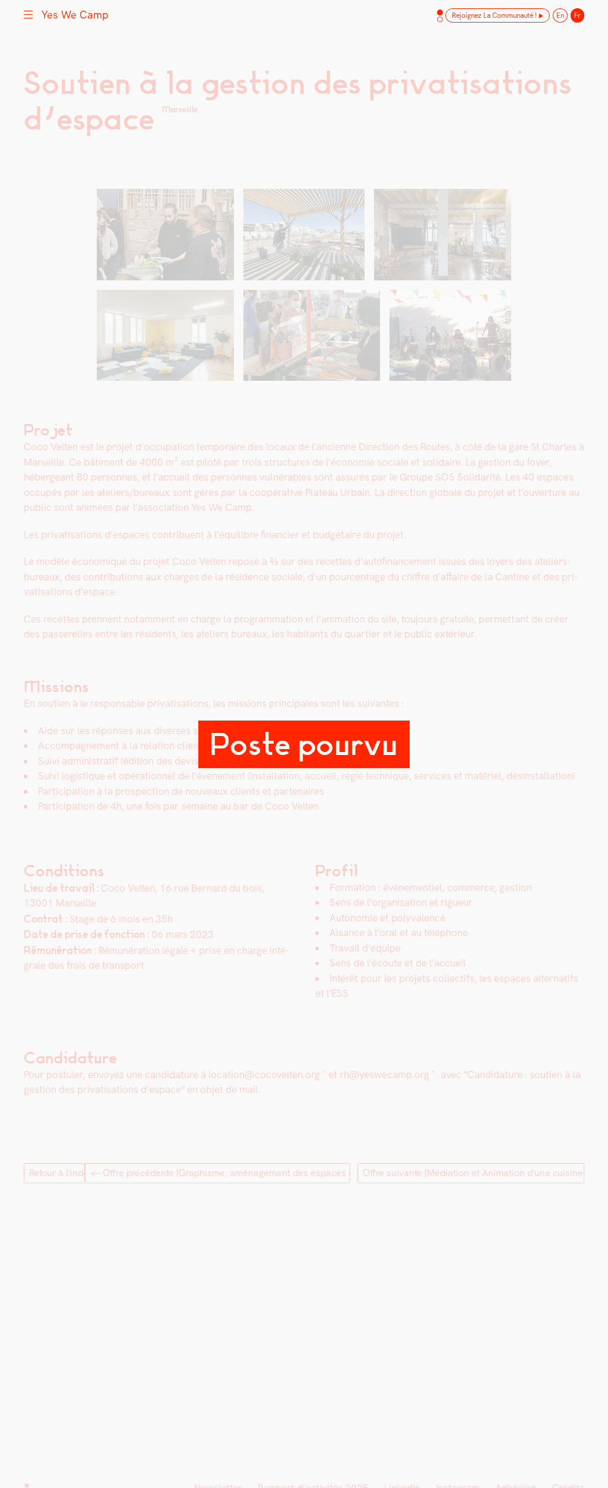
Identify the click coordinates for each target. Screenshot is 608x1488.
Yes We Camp (75, 14)
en (560, 15)
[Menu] (28, 14)
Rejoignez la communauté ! (494, 15)
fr (577, 15)
